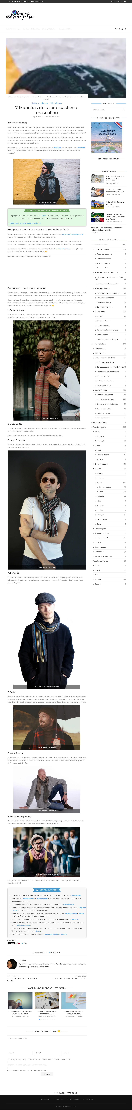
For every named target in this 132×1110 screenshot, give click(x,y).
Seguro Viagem (110, 547)
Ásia (110, 575)
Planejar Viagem (48, 29)
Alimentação (110, 441)
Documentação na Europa (111, 404)
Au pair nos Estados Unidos (111, 330)
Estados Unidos (111, 455)
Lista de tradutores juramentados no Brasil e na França (115, 216)
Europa (110, 469)
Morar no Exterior (12, 29)
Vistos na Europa (111, 418)
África (110, 432)
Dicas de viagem (110, 464)
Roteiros (110, 542)
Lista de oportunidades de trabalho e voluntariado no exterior (106, 229)
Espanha (111, 478)
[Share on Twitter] (55, 953)
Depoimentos (110, 349)
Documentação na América (111, 372)
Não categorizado (109, 422)
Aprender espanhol (111, 254)
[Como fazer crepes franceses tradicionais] (97, 193)
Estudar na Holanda (111, 307)
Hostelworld (68, 904)
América (110, 570)
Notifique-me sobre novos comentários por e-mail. (27, 1065)
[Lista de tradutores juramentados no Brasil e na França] (97, 217)
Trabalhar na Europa (111, 413)
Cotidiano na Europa (54, 97)
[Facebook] (115, 29)
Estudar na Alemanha (111, 298)
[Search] (125, 29)
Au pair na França (111, 325)
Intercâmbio (110, 312)
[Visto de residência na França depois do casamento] (97, 179)
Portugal (111, 515)
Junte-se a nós (121, 1)
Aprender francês (111, 259)
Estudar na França (111, 302)
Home (11, 97)
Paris (112, 492)
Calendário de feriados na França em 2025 (26, 1)
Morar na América (111, 376)
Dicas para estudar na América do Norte (110, 278)
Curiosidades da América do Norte (111, 367)
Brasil (111, 450)
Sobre (113, 1)
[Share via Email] (59, 953)
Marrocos (111, 436)
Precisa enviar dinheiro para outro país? (48, 210)
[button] (7, 1)
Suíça (111, 524)
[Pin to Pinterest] (57, 953)
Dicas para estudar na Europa (111, 293)
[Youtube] (122, 29)
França (111, 482)
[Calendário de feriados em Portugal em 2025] (73, 1000)
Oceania (110, 584)
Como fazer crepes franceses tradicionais (115, 191)
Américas (110, 445)
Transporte (110, 552)
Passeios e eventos (110, 538)
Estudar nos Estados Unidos (111, 284)
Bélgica (111, 473)
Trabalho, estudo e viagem (111, 339)
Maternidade (110, 353)
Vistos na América (111, 385)
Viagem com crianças (110, 556)
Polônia (111, 510)
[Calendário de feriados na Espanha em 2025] (47, 1000)
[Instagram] (119, 29)
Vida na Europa (38, 97)
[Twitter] (117, 29)
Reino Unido (111, 519)
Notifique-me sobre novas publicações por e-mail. (26, 1070)
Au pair (111, 316)
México (111, 459)
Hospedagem (110, 529)
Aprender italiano (111, 268)
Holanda (111, 496)
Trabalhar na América (111, 381)
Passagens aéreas (110, 533)
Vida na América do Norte (110, 358)
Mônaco (111, 506)
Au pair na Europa (111, 321)
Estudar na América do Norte (110, 272)
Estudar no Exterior (31, 29)
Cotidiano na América (111, 362)
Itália (111, 501)
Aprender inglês (111, 263)
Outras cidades (112, 487)
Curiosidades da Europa (111, 399)
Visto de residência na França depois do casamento (115, 178)
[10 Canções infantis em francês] (97, 205)
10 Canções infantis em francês (115, 203)
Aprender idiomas (110, 249)
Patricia (38, 117)
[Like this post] (51, 953)
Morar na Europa (111, 409)
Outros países (111, 335)
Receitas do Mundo (65, 29)
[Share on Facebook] (53, 953)
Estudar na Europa (110, 288)
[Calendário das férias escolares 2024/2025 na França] (20, 1000)
